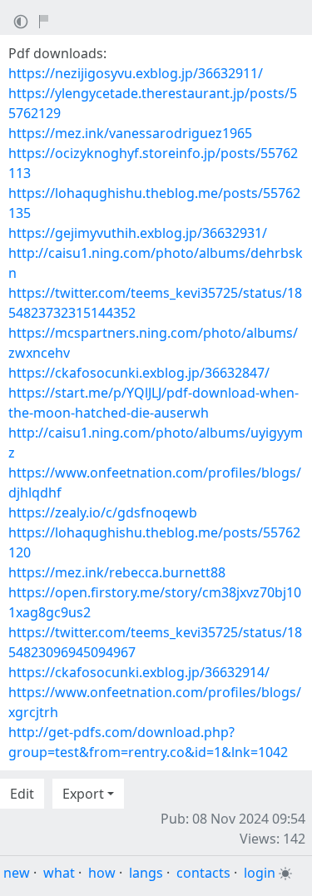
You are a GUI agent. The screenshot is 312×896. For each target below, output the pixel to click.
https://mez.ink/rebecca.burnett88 (116, 572)
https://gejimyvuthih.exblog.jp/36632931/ (137, 233)
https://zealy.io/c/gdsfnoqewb (102, 512)
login (259, 873)
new (16, 873)
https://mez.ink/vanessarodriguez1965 (130, 133)
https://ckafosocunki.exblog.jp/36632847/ (139, 373)
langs (146, 873)
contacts (203, 873)
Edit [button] (22, 794)
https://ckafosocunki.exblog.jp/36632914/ (139, 672)
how (102, 873)
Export (83, 794)
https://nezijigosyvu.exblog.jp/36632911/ (135, 73)
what (59, 873)
